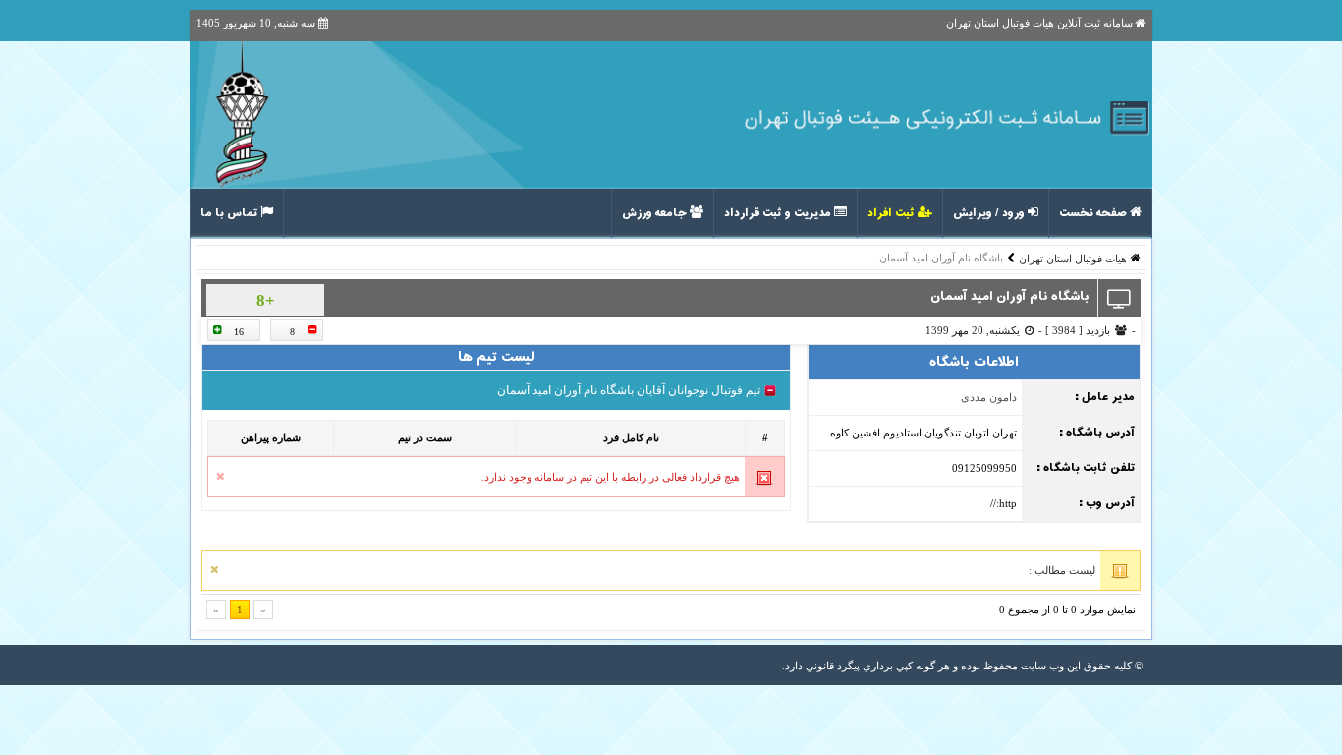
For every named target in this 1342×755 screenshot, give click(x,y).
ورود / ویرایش (990, 213)
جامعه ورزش (656, 213)
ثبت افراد (892, 213)
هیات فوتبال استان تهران (1073, 258)
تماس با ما (230, 213)
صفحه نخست (1094, 213)
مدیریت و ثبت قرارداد (779, 213)
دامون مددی (989, 397)
